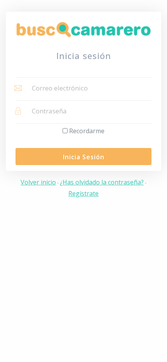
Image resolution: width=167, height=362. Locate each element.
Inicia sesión (83, 157)
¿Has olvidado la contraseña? (102, 182)
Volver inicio (38, 182)
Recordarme (86, 131)
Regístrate (83, 193)
